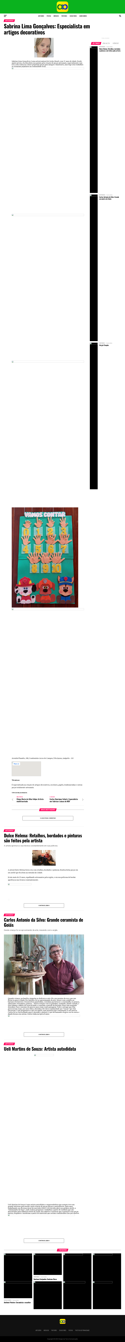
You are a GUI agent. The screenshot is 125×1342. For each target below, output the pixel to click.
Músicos (56, 16)
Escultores (73, 16)
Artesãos (41, 16)
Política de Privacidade (82, 1330)
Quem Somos (83, 16)
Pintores (64, 16)
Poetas (49, 16)
